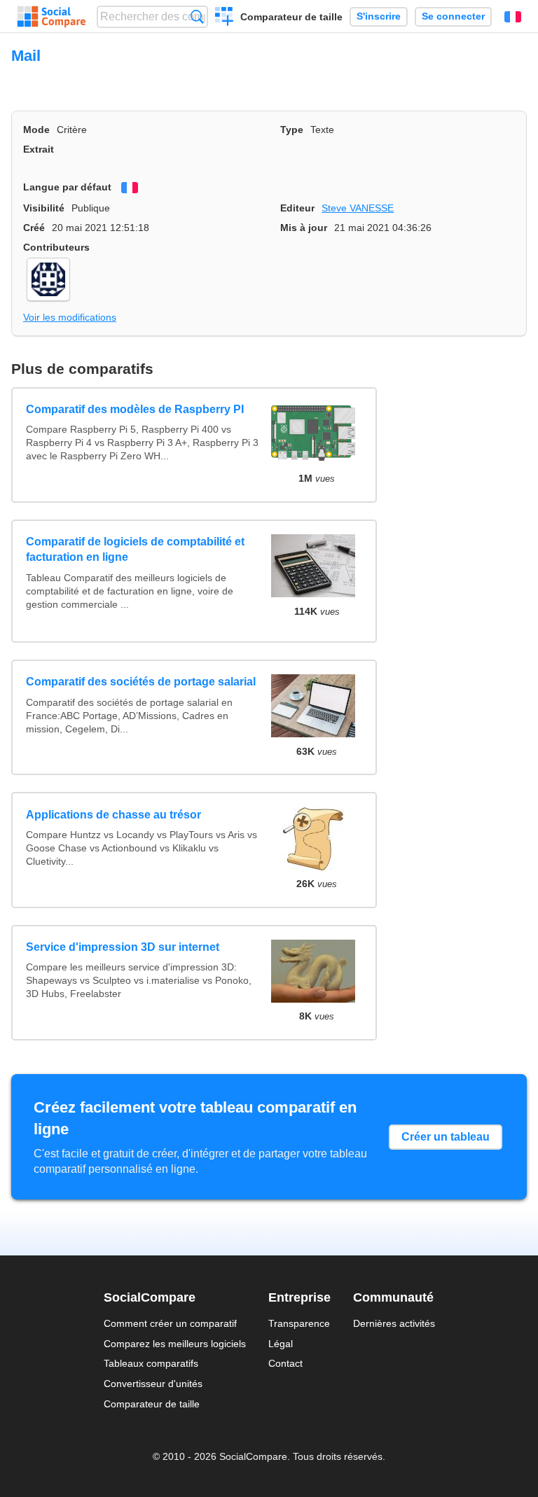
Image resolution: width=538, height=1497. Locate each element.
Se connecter (453, 16)
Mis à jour (303, 227)
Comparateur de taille (291, 16)
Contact (285, 1363)
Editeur (297, 208)
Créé (34, 227)
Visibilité (43, 208)
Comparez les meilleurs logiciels (175, 1343)
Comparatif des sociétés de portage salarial (141, 682)
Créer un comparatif (224, 18)
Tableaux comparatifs (151, 1363)
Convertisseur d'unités (153, 1383)
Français (512, 16)
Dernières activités (394, 1323)
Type (291, 129)
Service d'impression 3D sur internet (122, 947)
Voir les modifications (69, 317)
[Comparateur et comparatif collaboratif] (51, 17)
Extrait (38, 149)
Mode (36, 129)
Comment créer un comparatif (170, 1323)
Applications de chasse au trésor (113, 815)
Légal (280, 1343)
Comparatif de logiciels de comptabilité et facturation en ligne (135, 549)
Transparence (299, 1323)
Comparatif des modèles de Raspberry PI (135, 409)
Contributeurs (56, 247)
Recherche (197, 16)
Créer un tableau (445, 1137)
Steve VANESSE (358, 208)
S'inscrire (379, 16)
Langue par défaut (67, 187)
